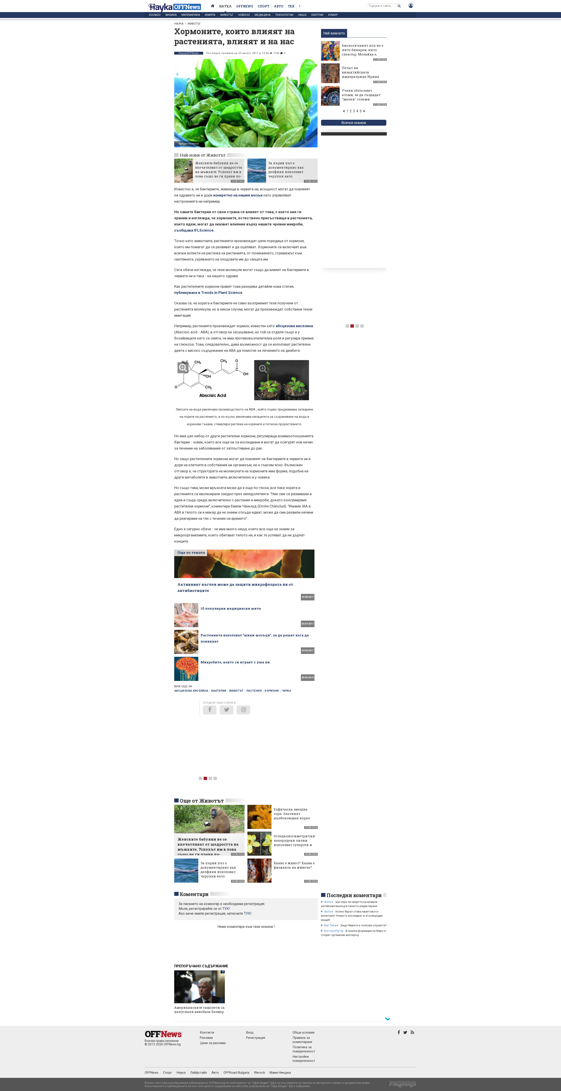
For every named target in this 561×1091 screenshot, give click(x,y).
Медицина (263, 14)
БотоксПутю (334, 930)
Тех (291, 6)
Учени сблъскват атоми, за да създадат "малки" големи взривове (361, 97)
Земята (210, 14)
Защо (302, 14)
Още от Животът (202, 800)
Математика (190, 14)
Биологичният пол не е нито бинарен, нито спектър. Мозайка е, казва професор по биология (362, 54)
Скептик (317, 14)
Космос (155, 14)
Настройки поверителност (304, 1059)
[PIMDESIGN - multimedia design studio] (400, 1085)
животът (236, 690)
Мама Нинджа (280, 1073)
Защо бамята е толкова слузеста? (363, 925)
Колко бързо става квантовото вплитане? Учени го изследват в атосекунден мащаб (352, 915)
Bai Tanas (331, 925)
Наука (225, 6)
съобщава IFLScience (194, 230)
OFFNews (151, 1073)
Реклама (206, 1038)
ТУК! (248, 913)
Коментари (194, 894)
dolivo (329, 902)
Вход (250, 1032)
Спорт (263, 6)
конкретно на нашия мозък (238, 195)
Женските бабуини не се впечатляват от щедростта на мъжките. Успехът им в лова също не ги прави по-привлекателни (218, 172)
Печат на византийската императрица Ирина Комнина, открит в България (360, 76)
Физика (171, 14)
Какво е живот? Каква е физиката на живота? (294, 865)
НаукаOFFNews (189, 53)
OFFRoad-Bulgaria (236, 1073)
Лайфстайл (198, 1073)
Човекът (244, 14)
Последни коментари (354, 895)
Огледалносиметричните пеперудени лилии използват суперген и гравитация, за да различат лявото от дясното (296, 847)
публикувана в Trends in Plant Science (208, 292)
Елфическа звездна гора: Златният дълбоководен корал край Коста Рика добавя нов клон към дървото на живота (292, 820)
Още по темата (191, 552)
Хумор (332, 14)
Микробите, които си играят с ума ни (235, 662)
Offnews (244, 6)
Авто (278, 6)
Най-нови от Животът (202, 155)
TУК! (226, 909)
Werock (259, 1073)
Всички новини (353, 123)
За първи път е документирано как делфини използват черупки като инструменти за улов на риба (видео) (289, 174)
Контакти (207, 1032)
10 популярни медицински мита (231, 608)
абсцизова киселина (294, 326)
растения (254, 690)
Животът (226, 14)
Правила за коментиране (302, 1040)
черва (286, 690)
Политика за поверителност (304, 1049)
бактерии (218, 690)
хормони (272, 690)
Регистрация (255, 1038)
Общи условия (303, 1032)
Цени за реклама (213, 1043)
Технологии (284, 14)
